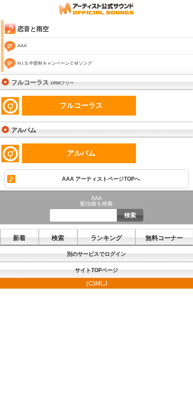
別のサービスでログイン (96, 254)
